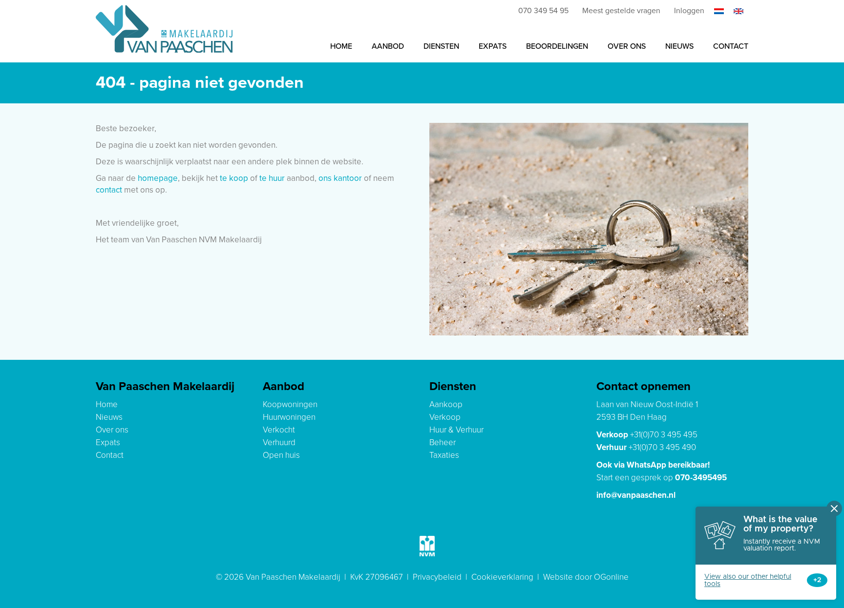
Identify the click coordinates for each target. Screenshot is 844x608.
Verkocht (279, 430)
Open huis (281, 455)
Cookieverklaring (502, 577)
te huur (272, 178)
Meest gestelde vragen (621, 11)
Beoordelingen (557, 46)
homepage (158, 178)
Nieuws (679, 46)
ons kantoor (340, 178)
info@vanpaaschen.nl (635, 495)
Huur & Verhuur (456, 430)
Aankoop (446, 404)
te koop (234, 178)
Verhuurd (279, 442)
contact (109, 190)
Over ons (627, 46)
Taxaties (444, 455)
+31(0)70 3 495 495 (663, 435)
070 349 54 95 (543, 11)
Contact (730, 46)
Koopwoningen (290, 404)
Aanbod (388, 46)
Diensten (441, 46)
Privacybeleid (437, 577)
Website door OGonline (586, 577)
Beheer (442, 442)
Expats (492, 46)
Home (341, 46)
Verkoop (445, 417)
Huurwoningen (289, 417)
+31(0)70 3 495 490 (662, 447)
